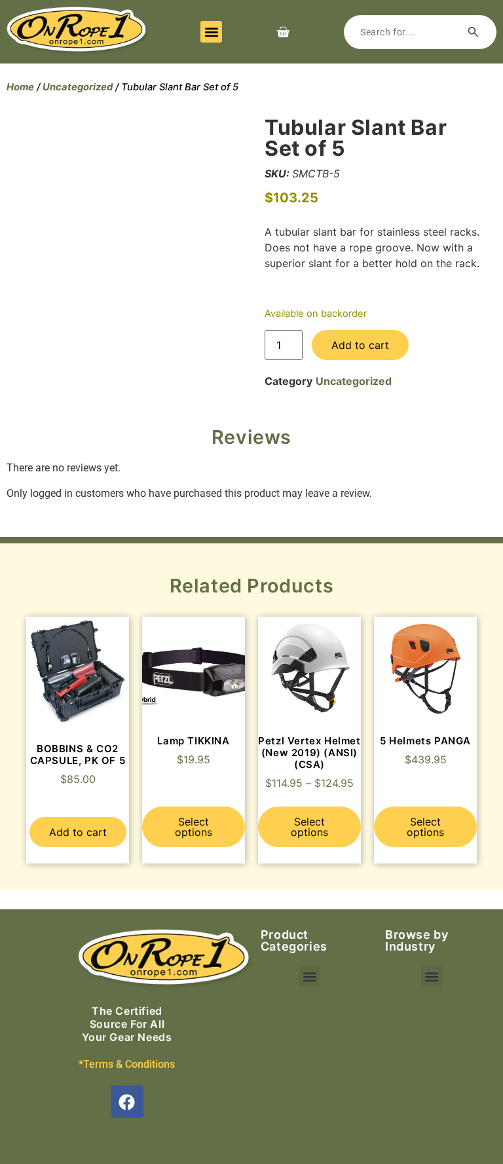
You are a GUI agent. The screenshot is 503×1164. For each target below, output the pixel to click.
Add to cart (360, 345)
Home (20, 87)
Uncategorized (78, 87)
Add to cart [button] (78, 832)
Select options (193, 827)
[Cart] (283, 32)
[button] (211, 32)
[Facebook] (127, 1101)
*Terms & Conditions (127, 1064)
